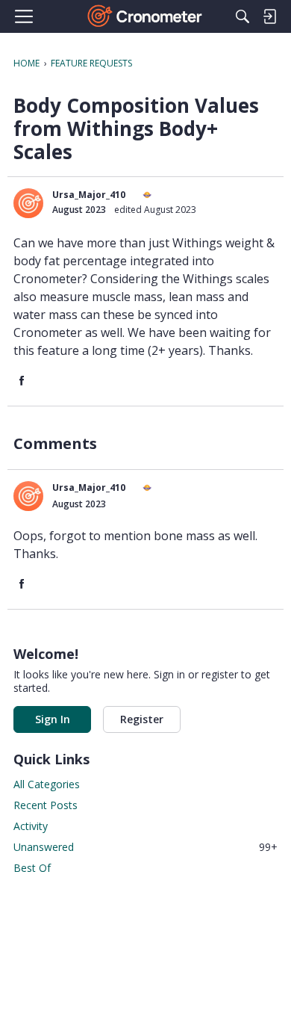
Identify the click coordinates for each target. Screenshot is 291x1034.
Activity (30, 826)
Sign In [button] (52, 719)
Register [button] (141, 719)
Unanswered (145, 847)
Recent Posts (45, 805)
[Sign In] (269, 16)
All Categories (46, 784)
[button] (28, 203)
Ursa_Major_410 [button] (88, 194)
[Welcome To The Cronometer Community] (146, 16)
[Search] (242, 16)
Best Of (32, 868)
